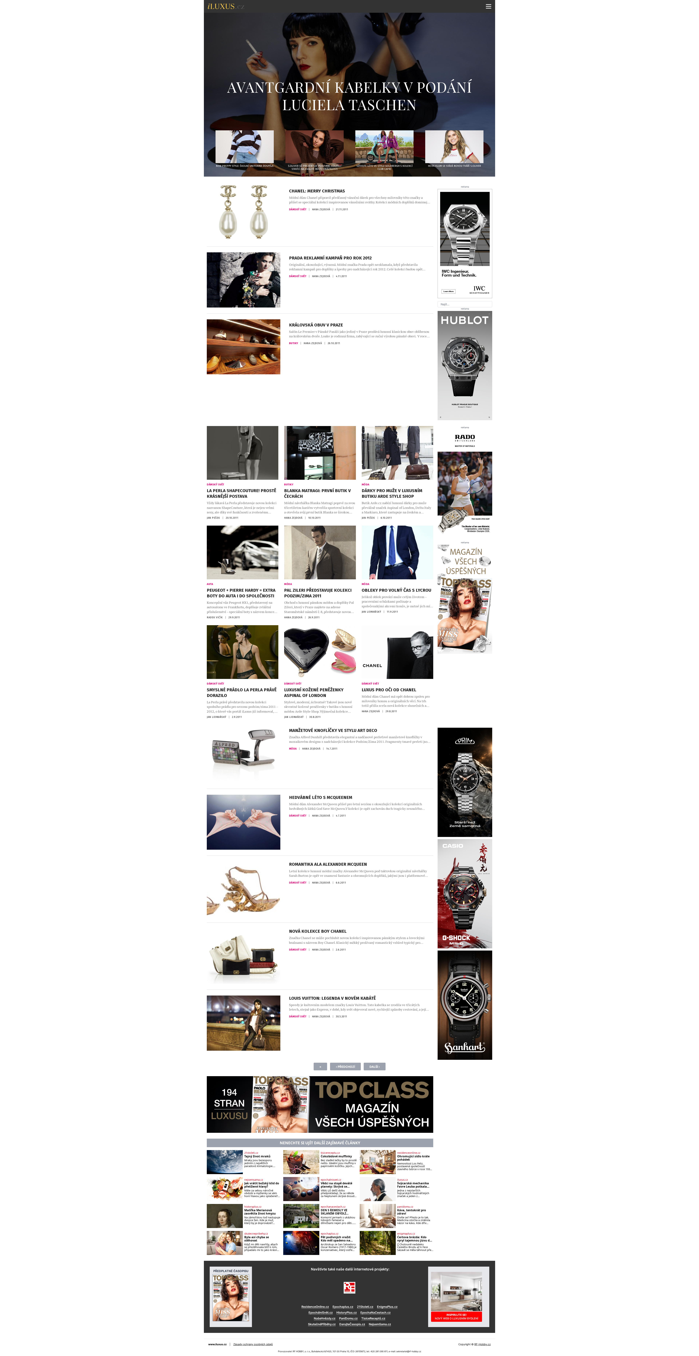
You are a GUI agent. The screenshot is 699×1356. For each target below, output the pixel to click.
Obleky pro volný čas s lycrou (396, 590)
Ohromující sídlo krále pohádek (413, 1158)
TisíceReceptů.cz (373, 1318)
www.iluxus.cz (217, 1344)
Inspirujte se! (456, 1316)
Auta (210, 584)
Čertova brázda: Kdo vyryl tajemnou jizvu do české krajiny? (414, 1239)
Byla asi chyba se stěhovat (256, 1239)
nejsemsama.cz (253, 1179)
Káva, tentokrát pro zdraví (411, 1212)
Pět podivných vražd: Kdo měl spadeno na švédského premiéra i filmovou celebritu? (336, 1239)
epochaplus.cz (329, 1233)
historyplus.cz (252, 1206)
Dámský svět (298, 209)
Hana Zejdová (321, 209)
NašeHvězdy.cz (324, 1318)
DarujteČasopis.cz (352, 1324)
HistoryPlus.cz (346, 1312)
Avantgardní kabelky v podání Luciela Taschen (349, 95)
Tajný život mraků (257, 1156)
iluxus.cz (402, 1179)
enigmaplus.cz (406, 1233)
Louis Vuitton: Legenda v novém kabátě (332, 998)
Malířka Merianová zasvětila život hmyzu (260, 1212)
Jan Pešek (214, 517)
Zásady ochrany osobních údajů (253, 1344)
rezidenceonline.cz (408, 1153)
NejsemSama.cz (380, 1324)
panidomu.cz (405, 1206)
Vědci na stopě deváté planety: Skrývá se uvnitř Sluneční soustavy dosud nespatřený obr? (336, 1185)
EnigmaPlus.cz (387, 1306)
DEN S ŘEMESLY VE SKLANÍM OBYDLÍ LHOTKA (334, 1212)
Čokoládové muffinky (336, 1156)
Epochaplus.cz (343, 1306)
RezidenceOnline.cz (315, 1306)
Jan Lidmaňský (372, 611)
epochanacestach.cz (333, 1206)
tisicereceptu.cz (330, 1153)
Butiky (294, 343)
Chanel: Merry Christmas (317, 191)
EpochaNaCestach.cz (375, 1312)
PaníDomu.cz (348, 1318)
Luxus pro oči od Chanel (389, 689)
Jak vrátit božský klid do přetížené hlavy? (261, 1185)
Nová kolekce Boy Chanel (318, 931)
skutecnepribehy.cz (256, 1233)
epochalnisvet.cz (331, 1179)
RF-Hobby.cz (482, 1344)
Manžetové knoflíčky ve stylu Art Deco (333, 730)
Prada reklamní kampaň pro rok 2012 (330, 258)
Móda (365, 484)
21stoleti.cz (251, 1153)
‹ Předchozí (345, 1067)
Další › (375, 1067)
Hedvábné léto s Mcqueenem (320, 797)
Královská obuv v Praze (316, 325)
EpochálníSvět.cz (321, 1312)
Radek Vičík (215, 617)
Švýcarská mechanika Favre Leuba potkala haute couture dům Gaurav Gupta (413, 1185)
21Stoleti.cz (365, 1306)
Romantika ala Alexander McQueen (328, 864)
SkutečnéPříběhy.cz (322, 1324)
